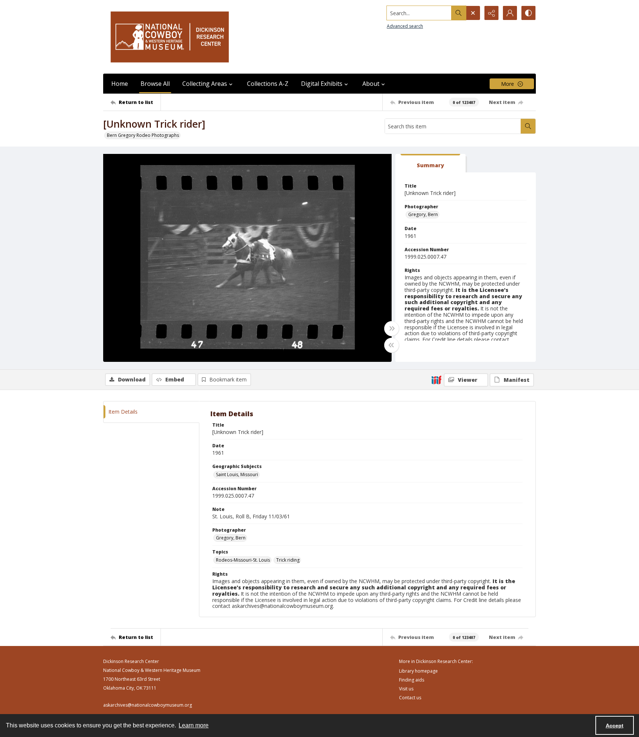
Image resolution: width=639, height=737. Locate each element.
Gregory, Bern (423, 214)
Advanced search (405, 26)
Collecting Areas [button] (204, 84)
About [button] (370, 84)
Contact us (410, 697)
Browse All (155, 84)
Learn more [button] (194, 725)
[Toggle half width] (391, 345)
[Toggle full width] (391, 328)
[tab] (430, 163)
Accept (614, 725)
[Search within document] (528, 126)
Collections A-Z (267, 84)
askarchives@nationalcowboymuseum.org (147, 705)
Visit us (406, 689)
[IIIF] (436, 379)
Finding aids (411, 680)
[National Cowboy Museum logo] (170, 37)
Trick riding (288, 560)
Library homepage (418, 671)
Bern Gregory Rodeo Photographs (143, 135)
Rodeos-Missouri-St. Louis (243, 560)
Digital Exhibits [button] (321, 84)
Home (119, 84)
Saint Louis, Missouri (237, 474)
